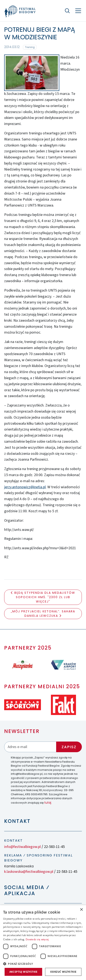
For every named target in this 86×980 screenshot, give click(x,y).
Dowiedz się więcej (37, 939)
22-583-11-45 (54, 846)
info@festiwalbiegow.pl (22, 846)
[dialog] (43, 942)
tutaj (47, 802)
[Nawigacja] (78, 10)
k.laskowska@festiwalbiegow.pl (28, 871)
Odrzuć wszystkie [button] (63, 972)
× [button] (81, 909)
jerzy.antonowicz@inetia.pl (25, 487)
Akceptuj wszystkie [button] (23, 972)
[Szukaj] (67, 11)
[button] (43, 963)
